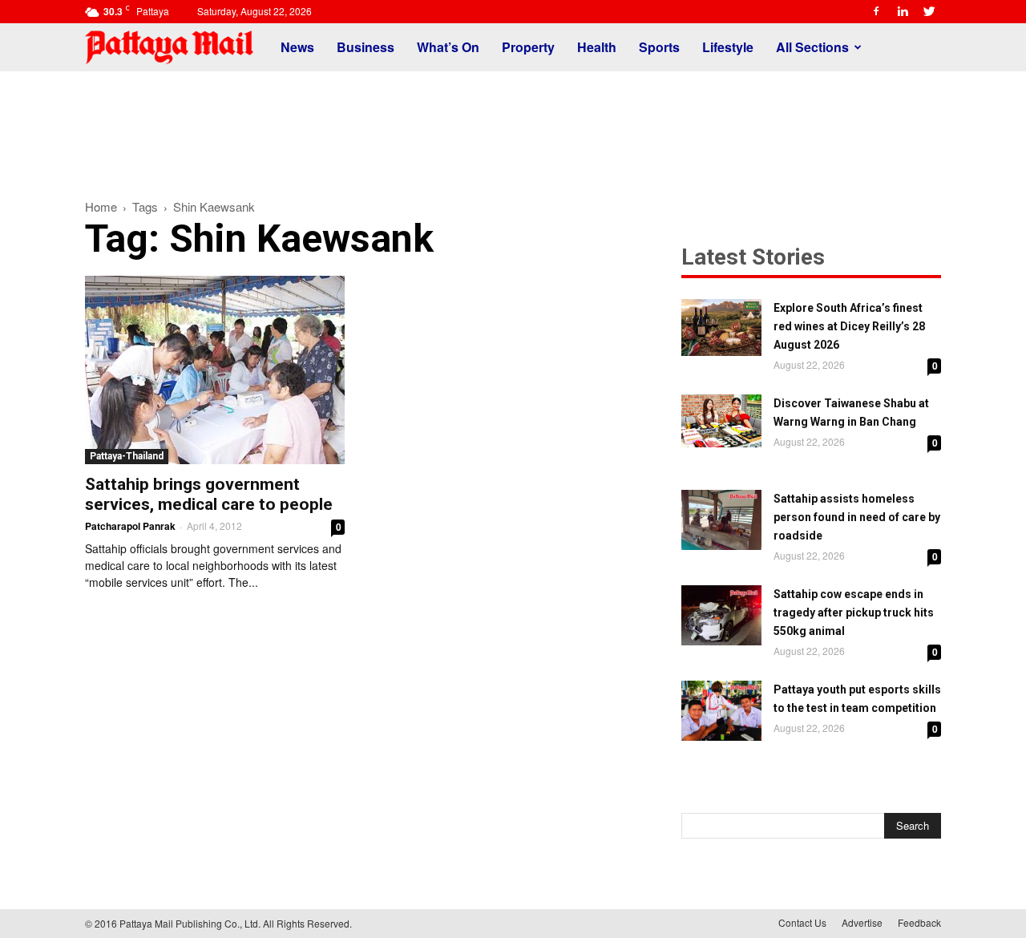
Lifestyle (727, 47)
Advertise (862, 922)
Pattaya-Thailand (127, 456)
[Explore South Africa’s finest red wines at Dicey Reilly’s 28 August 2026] (721, 327)
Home (101, 206)
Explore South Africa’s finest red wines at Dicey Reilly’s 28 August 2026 (849, 326)
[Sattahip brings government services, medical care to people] (215, 370)
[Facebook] (876, 11)
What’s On (448, 47)
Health (596, 47)
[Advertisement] (513, 127)
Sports (659, 47)
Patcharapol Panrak (130, 526)
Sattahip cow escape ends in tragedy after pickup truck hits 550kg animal (854, 612)
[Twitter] (929, 11)
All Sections (812, 47)
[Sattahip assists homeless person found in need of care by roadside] (721, 520)
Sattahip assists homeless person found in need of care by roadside (857, 517)
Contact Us (802, 922)
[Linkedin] (903, 11)
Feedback (919, 922)
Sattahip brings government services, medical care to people (209, 494)
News (297, 47)
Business (365, 47)
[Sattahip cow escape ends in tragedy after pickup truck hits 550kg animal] (721, 615)
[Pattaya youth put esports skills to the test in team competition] (721, 711)
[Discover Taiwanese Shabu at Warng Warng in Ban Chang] (721, 420)
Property (528, 47)
